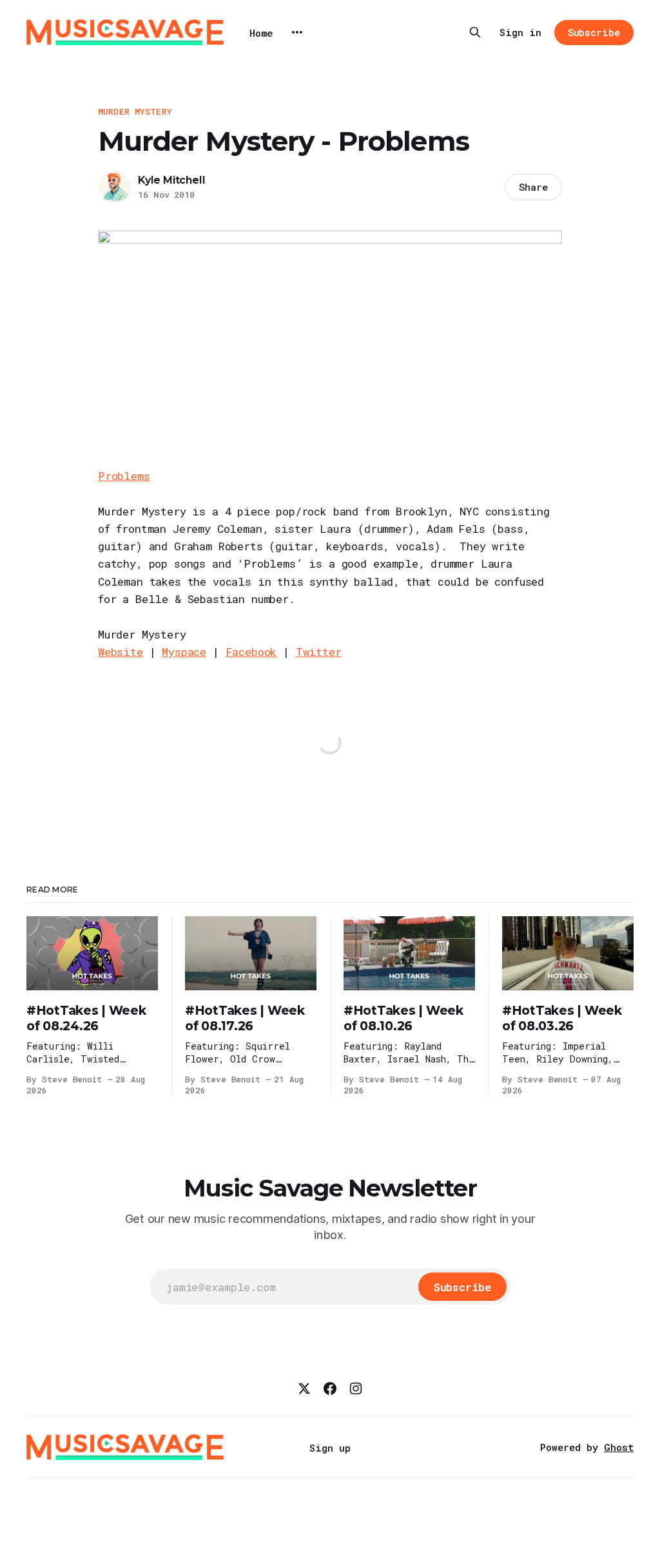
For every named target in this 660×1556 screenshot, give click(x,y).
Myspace (184, 651)
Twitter (319, 651)
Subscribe (594, 32)
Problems (124, 475)
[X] (304, 1388)
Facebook (251, 651)
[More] (297, 32)
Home (261, 32)
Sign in (520, 32)
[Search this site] (475, 32)
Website (120, 651)
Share (533, 186)
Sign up (330, 1447)
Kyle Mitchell (171, 180)
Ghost (619, 1447)
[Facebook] (330, 1388)
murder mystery (135, 111)
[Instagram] (355, 1388)
